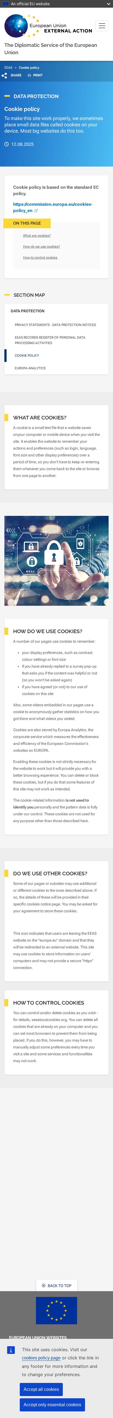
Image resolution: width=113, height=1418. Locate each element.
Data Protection (27, 311)
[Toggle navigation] (102, 25)
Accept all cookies (41, 1389)
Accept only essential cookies (52, 1404)
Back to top (59, 1285)
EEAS (8, 68)
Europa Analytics (30, 368)
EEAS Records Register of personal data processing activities (50, 340)
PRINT (37, 75)
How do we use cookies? (41, 246)
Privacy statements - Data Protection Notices (55, 325)
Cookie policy (27, 356)
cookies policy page (41, 1358)
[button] (11, 75)
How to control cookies (40, 257)
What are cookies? (37, 236)
